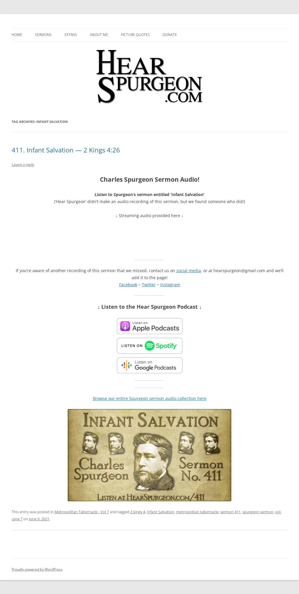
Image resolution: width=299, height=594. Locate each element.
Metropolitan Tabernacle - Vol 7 (82, 511)
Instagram (170, 284)
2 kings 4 (137, 511)
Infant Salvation (160, 511)
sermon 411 (230, 511)
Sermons (43, 34)
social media (188, 270)
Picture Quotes (135, 34)
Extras (71, 34)
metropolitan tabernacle (197, 511)
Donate (170, 34)
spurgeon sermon (257, 511)
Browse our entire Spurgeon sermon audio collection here (149, 398)
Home (17, 34)
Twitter (149, 284)
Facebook (128, 284)
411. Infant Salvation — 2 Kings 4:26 (66, 149)
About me (99, 34)
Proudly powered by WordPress (37, 569)
